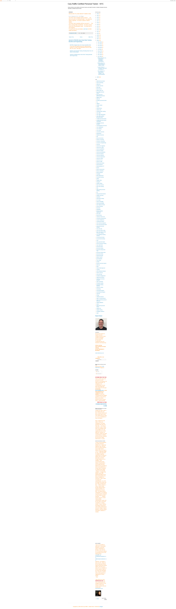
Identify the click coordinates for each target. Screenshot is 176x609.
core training (99, 128)
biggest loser (99, 97)
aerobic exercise (99, 85)
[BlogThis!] (81, 33)
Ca (97, 102)
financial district (99, 164)
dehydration (98, 133)
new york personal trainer (101, 224)
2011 (98, 31)
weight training (99, 309)
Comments (99, 373)
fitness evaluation (100, 170)
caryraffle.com (98, 555)
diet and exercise (99, 138)
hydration (98, 196)
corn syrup (98, 130)
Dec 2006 (100, 42)
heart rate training (100, 186)
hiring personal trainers (101, 193)
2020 (98, 17)
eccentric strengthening (101, 142)
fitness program (99, 172)
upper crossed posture (101, 298)
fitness (97, 167)
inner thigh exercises (100, 204)
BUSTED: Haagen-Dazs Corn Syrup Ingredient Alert (80, 44)
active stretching (99, 82)
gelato (97, 178)
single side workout (100, 277)
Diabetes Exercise (100, 134)
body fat (98, 98)
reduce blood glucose (100, 267)
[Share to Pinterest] (84, 33)
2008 (98, 36)
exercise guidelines (100, 149)
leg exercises (99, 215)
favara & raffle (99, 161)
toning (97, 295)
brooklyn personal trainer (101, 100)
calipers (98, 103)
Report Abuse (98, 315)
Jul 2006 (100, 49)
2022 (98, 13)
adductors (98, 84)
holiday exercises (99, 195)
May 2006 (100, 51)
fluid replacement (99, 175)
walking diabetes (99, 302)
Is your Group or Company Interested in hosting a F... (102, 68)
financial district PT (100, 166)
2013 (98, 28)
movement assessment (101, 218)
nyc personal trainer (100, 237)
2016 (98, 22)
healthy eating (99, 183)
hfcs (97, 188)
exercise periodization (100, 152)
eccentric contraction (100, 141)
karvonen (98, 207)
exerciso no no (99, 159)
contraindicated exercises (101, 125)
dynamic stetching (100, 139)
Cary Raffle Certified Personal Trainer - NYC (86, 4)
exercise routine (99, 158)
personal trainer (99, 246)
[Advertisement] (98, 527)
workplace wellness (100, 311)
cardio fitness (99, 108)
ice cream (98, 200)
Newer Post (71, 37)
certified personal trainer (101, 118)
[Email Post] (79, 33)
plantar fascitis (99, 257)
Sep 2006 (100, 45)
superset (98, 293)
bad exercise (99, 88)
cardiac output (99, 105)
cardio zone (98, 109)
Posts (98, 371)
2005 (98, 77)
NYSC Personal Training (101, 243)
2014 (98, 26)
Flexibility (98, 173)
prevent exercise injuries (101, 263)
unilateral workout (100, 296)
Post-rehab (98, 260)
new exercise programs (101, 223)
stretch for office (99, 287)
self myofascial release (101, 271)
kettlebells (98, 209)
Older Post (90, 37)
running (98, 269)
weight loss (98, 308)
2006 (98, 40)
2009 (98, 35)
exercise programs (100, 155)
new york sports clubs (100, 230)
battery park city (99, 90)
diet (97, 136)
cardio (97, 106)
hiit (97, 192)
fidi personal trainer (100, 163)
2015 (98, 24)
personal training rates (101, 252)
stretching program (100, 290)
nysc (97, 240)
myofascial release (100, 221)
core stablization (99, 127)
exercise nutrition (99, 150)
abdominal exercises (100, 81)
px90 (97, 266)
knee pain (98, 213)
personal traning (99, 253)
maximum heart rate (100, 216)
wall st (97, 304)
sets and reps (99, 274)
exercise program (100, 153)
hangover (98, 181)
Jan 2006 (100, 56)
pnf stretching (99, 258)
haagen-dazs (99, 180)
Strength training (99, 283)
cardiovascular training (101, 111)
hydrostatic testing (100, 198)
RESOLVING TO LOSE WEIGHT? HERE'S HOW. (101, 64)
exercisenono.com (99, 588)
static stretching (99, 281)
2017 (98, 20)
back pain (98, 87)
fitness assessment (100, 169)
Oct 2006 (100, 43)
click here (85, 29)
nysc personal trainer (100, 241)
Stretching (98, 288)
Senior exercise (99, 272)
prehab (97, 261)
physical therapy (99, 255)
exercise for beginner (100, 145)
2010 (98, 33)
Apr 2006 (100, 52)
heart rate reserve (100, 184)
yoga (97, 312)
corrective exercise (100, 131)
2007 (98, 38)
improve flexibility (99, 201)
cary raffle (98, 112)
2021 (98, 15)
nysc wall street (99, 245)
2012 (98, 29)
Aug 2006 (100, 47)
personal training (99, 248)
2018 (98, 19)
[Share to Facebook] (83, 33)
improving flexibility (100, 203)
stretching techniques (100, 292)
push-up (98, 264)
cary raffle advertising (100, 114)
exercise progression (100, 156)
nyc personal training (100, 238)
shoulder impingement (100, 275)
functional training (100, 177)
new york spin (99, 228)
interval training (99, 206)
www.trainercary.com (99, 353)
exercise (98, 144)
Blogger (101, 606)
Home (81, 37)
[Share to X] (82, 33)
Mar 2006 (100, 54)
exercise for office (100, 147)
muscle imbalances (100, 219)
